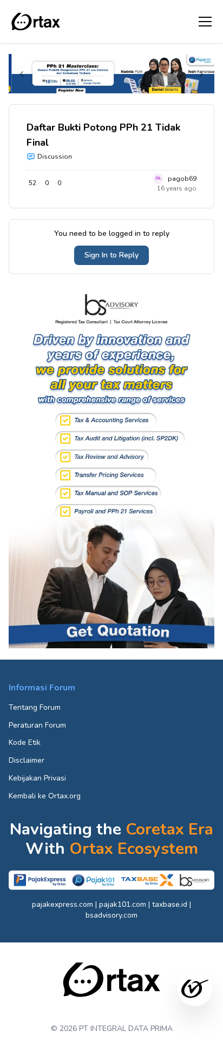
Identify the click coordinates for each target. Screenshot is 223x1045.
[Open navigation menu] (205, 21)
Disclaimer (26, 760)
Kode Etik (25, 742)
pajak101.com (122, 904)
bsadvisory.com (111, 915)
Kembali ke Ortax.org (45, 796)
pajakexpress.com (62, 904)
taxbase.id (169, 904)
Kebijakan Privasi (37, 778)
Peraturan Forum (37, 725)
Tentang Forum (35, 707)
